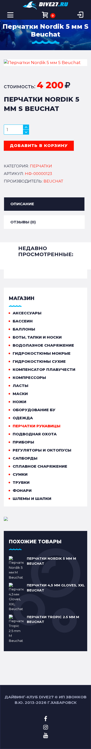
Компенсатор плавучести (44, 369)
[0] (45, 15)
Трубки (21, 482)
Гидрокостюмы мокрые (42, 353)
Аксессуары (27, 313)
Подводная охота (35, 434)
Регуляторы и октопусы (42, 450)
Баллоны (24, 329)
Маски (20, 393)
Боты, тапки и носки (37, 337)
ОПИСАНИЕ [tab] (22, 203)
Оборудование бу (34, 409)
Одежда (23, 417)
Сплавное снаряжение (40, 466)
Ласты (20, 385)
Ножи (19, 401)
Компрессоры (29, 377)
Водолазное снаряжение (43, 345)
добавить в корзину (39, 145)
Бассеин (23, 321)
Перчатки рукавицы (36, 426)
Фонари (22, 490)
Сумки (20, 474)
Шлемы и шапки (32, 498)
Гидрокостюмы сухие (39, 361)
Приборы (23, 442)
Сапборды (25, 458)
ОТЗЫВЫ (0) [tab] (23, 222)
